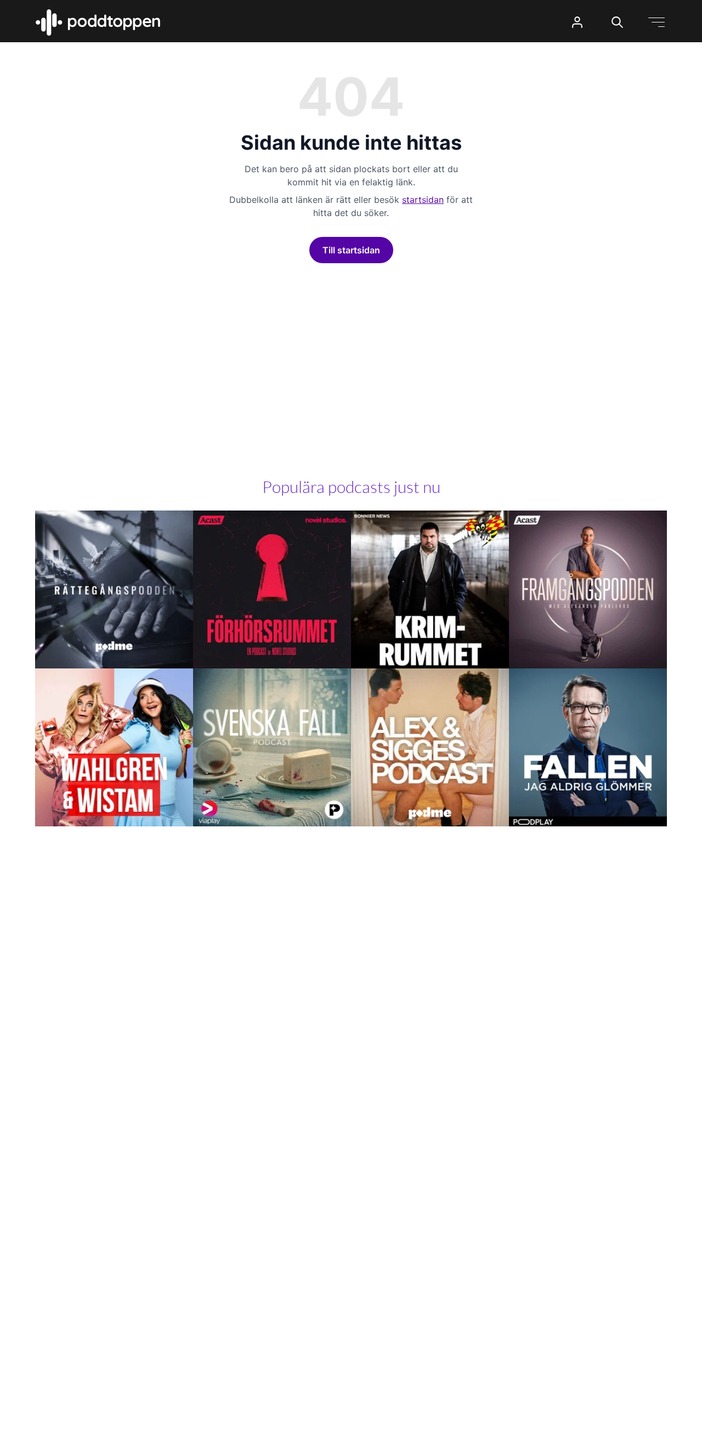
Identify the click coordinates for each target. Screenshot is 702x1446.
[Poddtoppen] (98, 22)
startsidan (423, 199)
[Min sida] (577, 22)
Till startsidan (351, 250)
